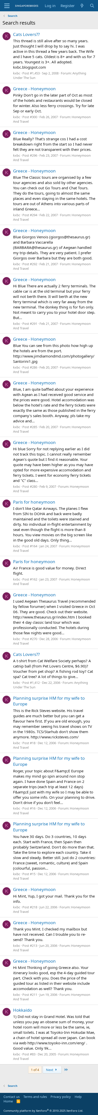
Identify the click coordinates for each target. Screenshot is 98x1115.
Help (78, 1096)
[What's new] (82, 5)
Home (8, 1101)
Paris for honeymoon (34, 502)
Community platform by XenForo (43, 1110)
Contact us (12, 1096)
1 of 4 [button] (35, 1069)
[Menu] (7, 6)
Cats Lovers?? (26, 34)
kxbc (16, 73)
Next (50, 1069)
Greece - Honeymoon (34, 89)
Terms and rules (35, 1096)
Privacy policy (61, 1096)
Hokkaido (22, 1010)
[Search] (92, 5)
